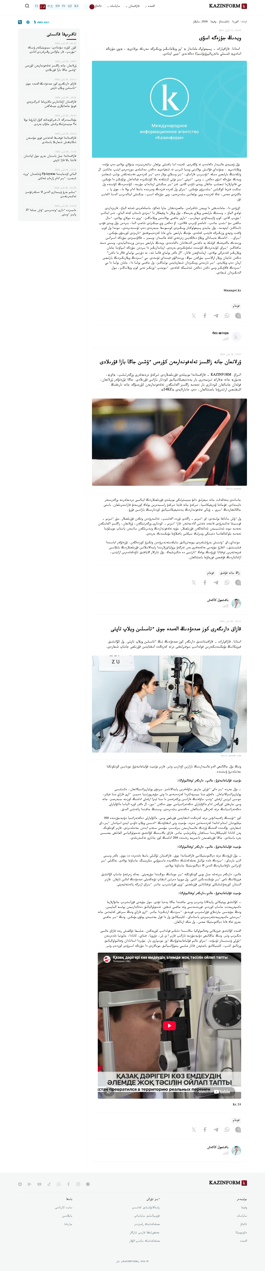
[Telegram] (216, 316)
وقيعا (213, 22)
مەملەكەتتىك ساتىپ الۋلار (144, 1241)
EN (57, 7)
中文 (50, 7)
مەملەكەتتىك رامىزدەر (147, 1225)
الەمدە (243, 1241)
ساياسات (242, 1216)
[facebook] (68, 1184)
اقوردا (235, 22)
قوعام (236, 306)
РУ (63, 7)
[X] (194, 316)
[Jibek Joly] (40, 22)
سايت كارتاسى (63, 1208)
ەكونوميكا (241, 1233)
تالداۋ (98, 6)
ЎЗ (36, 7)
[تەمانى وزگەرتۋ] (89, 7)
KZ (76, 7)
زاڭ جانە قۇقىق (230, 573)
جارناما (68, 1225)
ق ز (43, 7)
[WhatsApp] (227, 316)
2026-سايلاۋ (200, 22)
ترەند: (243, 22)
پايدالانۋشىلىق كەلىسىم (146, 1208)
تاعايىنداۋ (224, 22)
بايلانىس (67, 1216)
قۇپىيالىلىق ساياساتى (147, 1216)
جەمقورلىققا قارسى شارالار (145, 1233)
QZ (70, 7)
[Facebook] (205, 316)
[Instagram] (238, 316)
